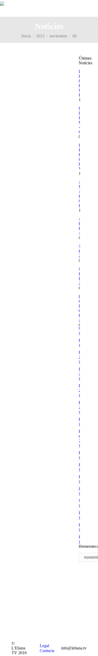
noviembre (58, 36)
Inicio (26, 36)
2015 (40, 36)
